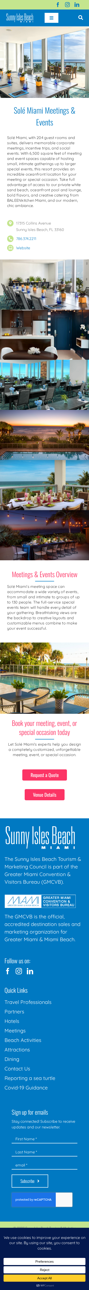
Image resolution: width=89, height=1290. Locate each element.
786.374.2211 (26, 238)
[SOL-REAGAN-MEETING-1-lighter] (44, 362)
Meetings (15, 1030)
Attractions (17, 1049)
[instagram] (67, 4)
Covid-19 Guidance (26, 1087)
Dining (12, 1059)
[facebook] (58, 4)
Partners (14, 1011)
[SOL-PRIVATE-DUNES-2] (44, 513)
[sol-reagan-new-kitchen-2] (44, 312)
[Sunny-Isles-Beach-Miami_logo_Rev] (40, 827)
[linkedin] (77, 4)
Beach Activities (23, 1040)
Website (23, 247)
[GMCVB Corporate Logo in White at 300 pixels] (40, 896)
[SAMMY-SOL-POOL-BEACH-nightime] (44, 412)
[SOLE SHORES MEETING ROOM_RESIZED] (44, 262)
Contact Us (17, 1068)
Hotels (12, 1021)
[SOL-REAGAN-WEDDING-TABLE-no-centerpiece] (44, 462)
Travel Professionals (28, 1002)
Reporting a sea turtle (30, 1078)
